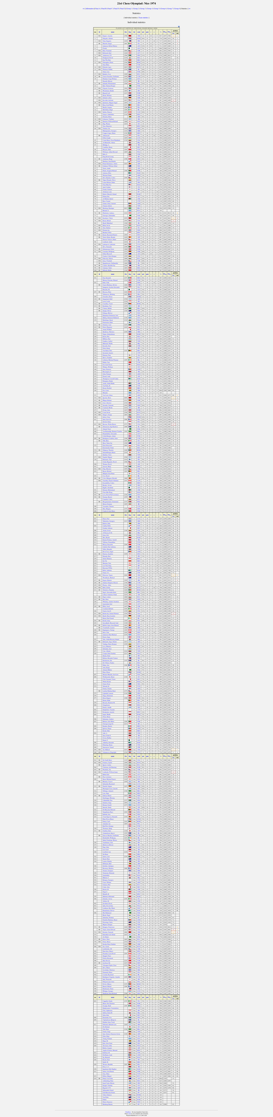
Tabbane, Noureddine (109, 542)
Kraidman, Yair (107, 306)
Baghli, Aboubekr (108, 488)
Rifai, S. (105, 154)
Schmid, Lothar (107, 98)
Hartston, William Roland (110, 121)
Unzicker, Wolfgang (108, 251)
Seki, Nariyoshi (107, 979)
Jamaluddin (106, 875)
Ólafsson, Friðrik (107, 69)
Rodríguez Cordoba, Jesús (110, 438)
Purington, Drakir (108, 381)
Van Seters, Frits (107, 350)
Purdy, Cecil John (108, 1078)
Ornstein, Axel (107, 325)
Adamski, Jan (106, 824)
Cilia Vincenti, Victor (109, 679)
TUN (138, 149)
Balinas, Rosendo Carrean (110, 658)
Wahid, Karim (107, 681)
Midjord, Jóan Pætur (108, 473)
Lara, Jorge (106, 793)
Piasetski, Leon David (109, 953)
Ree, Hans (106, 599)
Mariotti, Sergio (107, 43)
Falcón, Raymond (108, 958)
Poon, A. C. (106, 1067)
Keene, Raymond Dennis (110, 235)
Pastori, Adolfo (107, 707)
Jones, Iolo (106, 535)
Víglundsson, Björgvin (109, 1020)
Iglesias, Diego (107, 728)
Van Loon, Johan (108, 395)
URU (138, 182)
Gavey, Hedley (107, 738)
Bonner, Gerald (107, 805)
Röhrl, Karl (106, 774)
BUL (138, 74)
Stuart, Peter (106, 859)
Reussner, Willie (107, 568)
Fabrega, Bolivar (107, 313)
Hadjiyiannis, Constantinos (111, 1008)
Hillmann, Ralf (107, 864)
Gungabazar (106, 705)
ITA (139, 43)
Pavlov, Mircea (107, 984)
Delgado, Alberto (108, 38)
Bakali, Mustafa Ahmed (109, 194)
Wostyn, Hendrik (108, 1064)
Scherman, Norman (108, 917)
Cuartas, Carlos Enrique (109, 256)
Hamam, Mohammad (109, 490)
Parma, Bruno (106, 942)
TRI (139, 145)
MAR (138, 194)
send (129, 1113)
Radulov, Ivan (107, 74)
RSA (138, 58)
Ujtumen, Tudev (107, 268)
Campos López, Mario (109, 133)
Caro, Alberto (107, 651)
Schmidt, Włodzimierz (109, 83)
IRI (139, 81)
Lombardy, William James (110, 772)
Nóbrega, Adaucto (108, 791)
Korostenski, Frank (108, 448)
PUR (138, 72)
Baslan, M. (106, 889)
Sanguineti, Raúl (107, 299)
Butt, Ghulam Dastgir (109, 86)
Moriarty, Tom (107, 563)
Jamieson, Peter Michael (110, 635)
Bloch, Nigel (106, 915)
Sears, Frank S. (107, 735)
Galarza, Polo (106, 885)
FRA (138, 107)
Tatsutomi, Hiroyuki (108, 873)
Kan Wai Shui (107, 60)
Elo (126, 32)
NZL (138, 166)
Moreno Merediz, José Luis (110, 674)
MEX (138, 133)
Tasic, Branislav (107, 126)
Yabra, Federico (107, 1095)
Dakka (105, 1099)
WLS (138, 152)
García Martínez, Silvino (110, 285)
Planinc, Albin (107, 585)
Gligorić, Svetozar (108, 88)
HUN (138, 67)
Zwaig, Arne (106, 410)
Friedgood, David (108, 58)
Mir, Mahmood (107, 913)
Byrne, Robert (107, 221)
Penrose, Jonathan (108, 554)
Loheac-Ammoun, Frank (110, 595)
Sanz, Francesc (107, 369)
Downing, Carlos (108, 922)
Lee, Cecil (106, 849)
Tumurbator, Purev (108, 812)
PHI (139, 41)
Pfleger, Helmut (107, 400)
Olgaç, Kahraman (108, 696)
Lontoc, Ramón (107, 861)
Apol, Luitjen (107, 187)
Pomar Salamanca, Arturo (110, 164)
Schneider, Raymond (109, 784)
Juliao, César (106, 417)
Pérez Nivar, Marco (108, 819)
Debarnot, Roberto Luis (109, 1024)
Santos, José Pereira (108, 1071)
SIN (139, 157)
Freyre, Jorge (106, 637)
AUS (138, 46)
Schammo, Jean (107, 649)
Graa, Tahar (106, 1074)
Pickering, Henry (108, 745)
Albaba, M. (106, 901)
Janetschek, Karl (107, 604)
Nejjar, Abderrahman (109, 334)
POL (138, 83)
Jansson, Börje (107, 466)
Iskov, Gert (106, 632)
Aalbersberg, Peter (108, 1081)
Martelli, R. (106, 894)
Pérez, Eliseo (106, 672)
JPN (139, 189)
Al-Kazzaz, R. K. (108, 533)
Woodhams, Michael (109, 578)
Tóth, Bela (106, 441)
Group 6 (163, 8)
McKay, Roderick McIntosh (111, 318)
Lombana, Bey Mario (109, 908)
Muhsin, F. (106, 878)
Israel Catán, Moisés (108, 1083)
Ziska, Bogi (106, 1036)
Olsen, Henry (106, 717)
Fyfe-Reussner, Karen (109, 1092)
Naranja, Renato (107, 497)
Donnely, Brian (107, 117)
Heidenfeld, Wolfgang (109, 838)
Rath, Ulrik (106, 282)
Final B (103, 8)
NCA (138, 210)
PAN (138, 161)
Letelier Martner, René (109, 691)
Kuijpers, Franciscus (108, 927)
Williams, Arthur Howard (110, 152)
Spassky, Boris (107, 398)
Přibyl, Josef (106, 606)
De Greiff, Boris (107, 760)
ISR (139, 119)
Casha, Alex (106, 887)
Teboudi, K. (106, 686)
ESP (139, 164)
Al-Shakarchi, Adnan (109, 142)
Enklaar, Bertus (107, 796)
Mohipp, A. (106, 145)
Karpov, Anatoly (107, 36)
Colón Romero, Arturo (109, 436)
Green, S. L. (106, 573)
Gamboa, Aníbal (107, 341)
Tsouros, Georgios (108, 871)
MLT (138, 147)
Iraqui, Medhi (107, 714)
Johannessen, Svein (108, 249)
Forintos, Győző (107, 762)
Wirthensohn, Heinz (108, 677)
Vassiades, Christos (108, 506)
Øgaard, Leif (106, 93)
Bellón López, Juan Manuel (111, 625)
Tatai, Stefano (107, 228)
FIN (139, 91)
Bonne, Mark (106, 700)
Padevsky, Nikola (108, 258)
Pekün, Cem (106, 362)
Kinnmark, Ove (107, 1017)
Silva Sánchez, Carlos (109, 178)
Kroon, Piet (106, 336)
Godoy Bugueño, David (110, 462)
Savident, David (107, 903)
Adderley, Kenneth (108, 742)
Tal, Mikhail (106, 750)
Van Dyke (106, 1097)
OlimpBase (128, 1112)
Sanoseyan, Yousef (108, 747)
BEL (138, 105)
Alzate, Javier (107, 530)
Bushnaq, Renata (108, 1104)
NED (138, 128)
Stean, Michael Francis (109, 779)
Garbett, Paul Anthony (109, 547)
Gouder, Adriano (107, 528)
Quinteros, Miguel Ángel (110, 103)
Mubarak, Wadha (108, 343)
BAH (138, 173)
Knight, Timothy (108, 1085)
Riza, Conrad (106, 201)
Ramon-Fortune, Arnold (110, 540)
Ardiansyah (106, 135)
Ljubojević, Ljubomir (109, 244)
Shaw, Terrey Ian (107, 443)
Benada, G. (106, 210)
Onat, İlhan (106, 65)
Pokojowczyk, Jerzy (108, 982)
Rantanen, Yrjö (107, 459)
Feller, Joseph (106, 138)
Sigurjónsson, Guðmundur (110, 263)
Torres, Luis (106, 72)
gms (147, 32)
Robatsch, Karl (107, 53)
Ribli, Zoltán (106, 588)
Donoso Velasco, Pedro (109, 239)
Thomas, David (107, 464)
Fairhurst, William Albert (110, 166)
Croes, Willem (107, 882)
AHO (138, 175)
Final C (110, 8)
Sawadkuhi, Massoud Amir (110, 623)
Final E (122, 8)
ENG (138, 121)
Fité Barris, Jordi (107, 1055)
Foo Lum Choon (107, 365)
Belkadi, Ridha (107, 270)
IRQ (138, 142)
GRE (138, 131)
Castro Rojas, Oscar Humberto (111, 140)
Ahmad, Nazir (107, 429)
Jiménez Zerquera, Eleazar (110, 583)
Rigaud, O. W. (107, 1088)
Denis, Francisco (107, 1102)
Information (90, 8)
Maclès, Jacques (107, 107)
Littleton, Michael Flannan (110, 360)
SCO (138, 79)
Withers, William (108, 367)
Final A (97, 8)
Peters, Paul (106, 519)
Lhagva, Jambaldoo (108, 114)
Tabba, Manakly (107, 549)
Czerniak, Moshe (108, 408)
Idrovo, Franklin (107, 358)
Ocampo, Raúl (107, 1006)
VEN (138, 206)
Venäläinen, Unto (108, 842)
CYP (138, 201)
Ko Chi (105, 561)
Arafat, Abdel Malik (108, 383)
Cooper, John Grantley (109, 653)
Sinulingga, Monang (109, 798)
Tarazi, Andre (106, 168)
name (112, 32)
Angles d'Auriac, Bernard (110, 1050)
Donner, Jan (106, 230)
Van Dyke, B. (106, 386)
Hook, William (107, 95)
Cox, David (106, 476)
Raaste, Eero (106, 1060)
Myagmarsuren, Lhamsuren (110, 502)
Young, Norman (107, 1039)
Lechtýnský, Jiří (107, 949)
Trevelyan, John (107, 1046)
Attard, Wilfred (107, 329)
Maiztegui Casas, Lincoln (110, 788)
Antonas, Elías (107, 173)
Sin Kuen (105, 854)
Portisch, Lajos (107, 67)
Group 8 (177, 8)
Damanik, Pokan (107, 972)
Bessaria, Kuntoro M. (109, 703)
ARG (138, 103)
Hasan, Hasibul (107, 388)
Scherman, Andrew (108, 719)
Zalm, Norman (107, 374)
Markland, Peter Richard (110, 993)
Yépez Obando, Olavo (109, 180)
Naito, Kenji (106, 348)
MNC (138, 126)
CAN (138, 112)
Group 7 (170, 8)
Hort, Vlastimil (107, 51)
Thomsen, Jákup (107, 828)
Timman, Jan (106, 128)
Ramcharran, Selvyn (108, 910)
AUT (138, 53)
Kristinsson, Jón (107, 660)
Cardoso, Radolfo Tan (109, 265)
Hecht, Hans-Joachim (109, 616)
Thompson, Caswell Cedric (110, 379)
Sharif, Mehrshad (108, 223)
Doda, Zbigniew (107, 327)
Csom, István (106, 412)
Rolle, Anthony (107, 570)
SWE (138, 55)
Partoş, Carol (106, 821)
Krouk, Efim (106, 731)
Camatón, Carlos (107, 499)
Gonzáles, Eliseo (107, 297)
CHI (138, 178)
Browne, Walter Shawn (109, 424)
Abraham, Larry (107, 192)
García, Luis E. (107, 611)
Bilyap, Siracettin (108, 544)
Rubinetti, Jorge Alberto (110, 642)
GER (138, 98)
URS (138, 36)
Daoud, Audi (106, 376)
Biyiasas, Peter (107, 292)
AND (138, 203)
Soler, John (106, 1015)
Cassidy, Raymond (108, 975)
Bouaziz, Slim (107, 149)
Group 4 (150, 8)
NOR (138, 93)
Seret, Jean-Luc (107, 419)
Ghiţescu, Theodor (108, 450)
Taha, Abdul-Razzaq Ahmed (111, 639)
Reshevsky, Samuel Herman (111, 613)
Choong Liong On (108, 724)
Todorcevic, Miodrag (109, 294)
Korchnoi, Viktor (108, 218)
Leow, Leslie (106, 301)
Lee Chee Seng (107, 566)
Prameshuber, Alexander (110, 434)
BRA (138, 208)
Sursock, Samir (107, 807)
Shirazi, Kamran (107, 504)
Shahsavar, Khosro (108, 845)
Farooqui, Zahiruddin (109, 215)
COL (138, 140)
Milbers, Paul (106, 339)
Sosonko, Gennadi (108, 405)
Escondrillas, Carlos (108, 483)
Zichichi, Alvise (107, 899)
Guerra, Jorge (106, 1031)
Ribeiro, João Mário (108, 721)
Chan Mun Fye (107, 185)
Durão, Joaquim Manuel (110, 171)
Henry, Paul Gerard (108, 618)
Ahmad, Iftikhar (107, 670)
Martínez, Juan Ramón (109, 161)
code (138, 32)
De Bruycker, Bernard (109, 810)
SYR (138, 154)
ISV (139, 192)
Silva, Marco (106, 968)
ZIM (138, 117)
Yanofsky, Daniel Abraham (110, 481)
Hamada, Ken (107, 556)
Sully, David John (108, 906)
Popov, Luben (107, 597)
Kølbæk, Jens (106, 814)
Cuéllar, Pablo (107, 526)
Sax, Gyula (106, 946)
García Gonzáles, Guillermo (111, 76)
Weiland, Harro (107, 175)
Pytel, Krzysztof (107, 445)
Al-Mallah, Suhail (108, 199)
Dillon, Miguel (107, 1076)
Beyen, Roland (107, 471)
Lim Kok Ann (107, 852)
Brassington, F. (107, 372)
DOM (138, 38)
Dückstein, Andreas (108, 213)
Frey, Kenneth (107, 278)
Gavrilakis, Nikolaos (109, 970)
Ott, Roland (106, 1027)
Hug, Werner (106, 124)
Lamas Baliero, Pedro (109, 182)
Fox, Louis (106, 390)
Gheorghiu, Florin (108, 62)
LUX (138, 138)
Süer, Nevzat (106, 961)
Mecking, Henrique (108, 208)
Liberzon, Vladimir (108, 119)
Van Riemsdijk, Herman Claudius (112, 431)
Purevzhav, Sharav (108, 951)
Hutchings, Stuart (108, 320)
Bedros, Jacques (107, 1048)
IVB (138, 95)
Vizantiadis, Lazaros (109, 628)
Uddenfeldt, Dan (107, 800)
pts (143, 32)
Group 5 (156, 8)
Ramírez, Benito (107, 726)
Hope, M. (105, 1041)
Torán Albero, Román (109, 237)
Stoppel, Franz (107, 956)
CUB (138, 76)
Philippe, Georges (108, 991)
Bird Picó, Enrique (108, 826)
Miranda (105, 393)
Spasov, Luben (107, 765)
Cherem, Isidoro (107, 206)
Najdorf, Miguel (107, 457)
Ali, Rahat (106, 937)
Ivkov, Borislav (107, 403)
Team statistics (143, 17)
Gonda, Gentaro (107, 189)
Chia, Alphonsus (107, 1010)
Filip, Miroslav (107, 469)
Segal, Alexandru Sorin (109, 592)
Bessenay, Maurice (108, 868)
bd (134, 32)
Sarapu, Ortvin (107, 311)
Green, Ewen (106, 684)
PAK (138, 86)
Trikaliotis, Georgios (109, 521)
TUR (138, 65)
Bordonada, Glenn (108, 989)
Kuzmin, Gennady (108, 932)
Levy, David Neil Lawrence (111, 495)
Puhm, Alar (106, 665)
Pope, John (106, 847)
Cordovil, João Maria (109, 511)
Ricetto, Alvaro (107, 485)
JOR (138, 199)
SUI (139, 124)
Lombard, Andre (107, 242)
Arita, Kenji (106, 667)
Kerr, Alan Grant (107, 1043)
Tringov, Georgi (107, 415)
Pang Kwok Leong (108, 157)
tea (173, 33)
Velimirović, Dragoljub (109, 752)
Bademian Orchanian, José (110, 315)
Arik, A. (105, 733)
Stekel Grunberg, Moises (110, 840)
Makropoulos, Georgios (109, 131)
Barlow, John (106, 523)
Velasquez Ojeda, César (109, 965)
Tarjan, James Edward (109, 929)
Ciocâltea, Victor (108, 304)
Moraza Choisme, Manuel (110, 280)
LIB (139, 168)
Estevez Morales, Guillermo (111, 835)
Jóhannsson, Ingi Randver (110, 427)
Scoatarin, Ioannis (108, 353)
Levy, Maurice (107, 646)
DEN (138, 159)
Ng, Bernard (106, 1057)
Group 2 (136, 8)
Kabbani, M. (106, 1053)
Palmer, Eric (106, 196)
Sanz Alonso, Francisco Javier (111, 1034)
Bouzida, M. (106, 290)
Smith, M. (105, 1062)
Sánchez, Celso (107, 455)
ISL (139, 69)
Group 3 (143, 8)
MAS (138, 185)
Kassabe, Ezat (107, 346)
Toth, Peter (106, 1029)
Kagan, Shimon (107, 580)
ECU (138, 180)
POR (138, 171)
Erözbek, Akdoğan (108, 866)
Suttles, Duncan (107, 112)
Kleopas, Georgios (108, 880)
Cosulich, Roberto (108, 609)
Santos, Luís (106, 856)
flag (130, 32)
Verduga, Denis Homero (110, 644)
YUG (138, 88)
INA (138, 135)
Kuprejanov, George (108, 630)
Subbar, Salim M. (108, 1013)
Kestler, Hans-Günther (109, 944)
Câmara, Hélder (107, 308)
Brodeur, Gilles (107, 232)
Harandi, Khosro (107, 81)
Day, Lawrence (107, 777)
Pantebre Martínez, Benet (110, 920)
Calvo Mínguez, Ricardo (110, 478)
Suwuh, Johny (107, 422)
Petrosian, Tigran (108, 575)
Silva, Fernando (107, 247)
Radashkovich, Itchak (109, 935)
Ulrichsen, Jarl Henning (109, 767)
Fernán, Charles (107, 689)
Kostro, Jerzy (106, 621)
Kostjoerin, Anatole (108, 712)
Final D (116, 8)
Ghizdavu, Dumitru (108, 590)
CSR (138, 51)
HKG (138, 60)
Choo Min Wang (107, 492)
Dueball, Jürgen (107, 786)
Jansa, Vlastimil (107, 261)
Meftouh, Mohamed (108, 896)
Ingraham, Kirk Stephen (109, 1069)
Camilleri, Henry (107, 147)
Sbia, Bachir (106, 537)
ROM (138, 62)
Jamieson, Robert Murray (110, 46)
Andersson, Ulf (107, 55)
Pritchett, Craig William (110, 79)
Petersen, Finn (107, 355)
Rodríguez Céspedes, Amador (111, 977)
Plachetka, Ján (107, 770)
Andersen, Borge (107, 159)
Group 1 (129, 8)
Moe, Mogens (107, 509)
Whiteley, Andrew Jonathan (111, 602)
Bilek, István (106, 225)
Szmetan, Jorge (107, 803)
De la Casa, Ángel (108, 551)
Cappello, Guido (107, 1001)
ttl (99, 32)
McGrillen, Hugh (108, 110)
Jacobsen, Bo (106, 963)
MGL (138, 114)
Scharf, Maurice (107, 559)
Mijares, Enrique (107, 924)
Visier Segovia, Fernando (110, 817)
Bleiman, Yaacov (108, 781)
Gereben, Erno (107, 831)
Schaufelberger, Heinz (109, 452)
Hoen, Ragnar (107, 698)
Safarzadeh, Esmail (108, 1090)
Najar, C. (105, 892)
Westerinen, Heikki (108, 91)
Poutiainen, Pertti (108, 322)
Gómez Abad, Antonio (109, 203)
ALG (138, 48)
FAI (139, 187)
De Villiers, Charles (108, 663)
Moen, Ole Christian (109, 1003)
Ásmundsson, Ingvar (109, 833)
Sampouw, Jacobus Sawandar (111, 287)
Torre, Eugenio (107, 41)
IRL (139, 110)
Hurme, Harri (106, 656)
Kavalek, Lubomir (108, 100)
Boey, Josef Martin (108, 105)
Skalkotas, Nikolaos (108, 332)
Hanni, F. (105, 740)
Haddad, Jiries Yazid (109, 1022)
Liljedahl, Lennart (108, 693)
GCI (138, 196)
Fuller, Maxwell (107, 254)
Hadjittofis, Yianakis (109, 710)
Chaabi (105, 48)
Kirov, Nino (106, 939)
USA (138, 100)
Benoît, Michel (107, 986)
